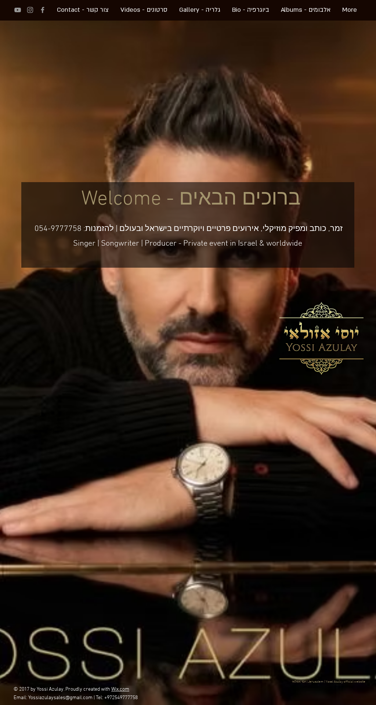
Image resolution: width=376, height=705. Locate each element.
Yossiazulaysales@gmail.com (60, 698)
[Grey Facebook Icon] (43, 10)
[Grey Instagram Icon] (30, 10)
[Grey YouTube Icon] (18, 10)
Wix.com (120, 689)
